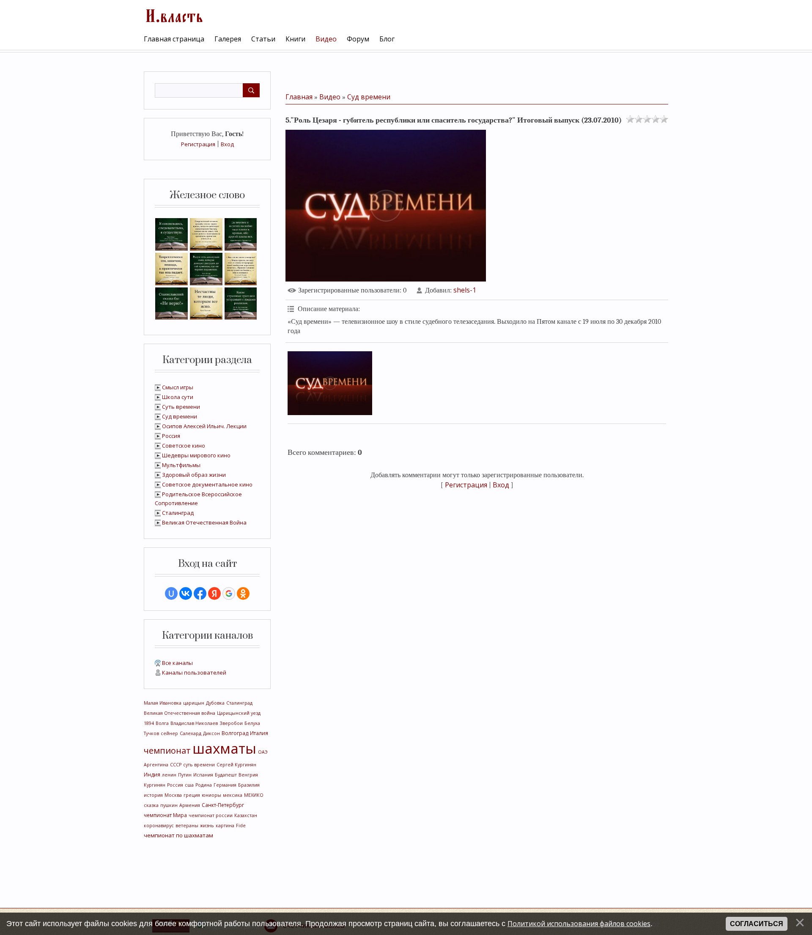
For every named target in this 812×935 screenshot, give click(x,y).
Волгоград (235, 733)
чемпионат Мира (165, 815)
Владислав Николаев (194, 723)
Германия (225, 785)
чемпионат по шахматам (178, 835)
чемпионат (167, 750)
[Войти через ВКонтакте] (185, 593)
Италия (259, 733)
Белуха (252, 723)
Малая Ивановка (162, 703)
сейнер (169, 733)
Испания (203, 775)
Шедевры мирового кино (196, 455)
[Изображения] (330, 383)
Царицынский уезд (239, 713)
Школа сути (177, 397)
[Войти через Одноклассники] (243, 593)
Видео (329, 96)
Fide (241, 825)
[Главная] (173, 15)
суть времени (199, 765)
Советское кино (183, 445)
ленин (169, 775)
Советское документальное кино (207, 484)
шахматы (224, 748)
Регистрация (198, 144)
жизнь (207, 825)
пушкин (169, 805)
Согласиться (756, 923)
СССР (175, 765)
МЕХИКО (253, 795)
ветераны (187, 825)
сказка (151, 805)
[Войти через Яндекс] (214, 593)
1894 (149, 723)
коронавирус (159, 825)
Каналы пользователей (194, 672)
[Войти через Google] (228, 593)
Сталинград (178, 513)
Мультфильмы (181, 465)
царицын (193, 703)
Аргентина (156, 765)
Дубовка (215, 703)
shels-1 (464, 290)
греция (192, 795)
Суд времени (179, 416)
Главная (299, 96)
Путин (185, 775)
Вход (227, 144)
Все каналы (177, 663)
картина (225, 825)
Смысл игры (177, 387)
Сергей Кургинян (236, 765)
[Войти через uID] (171, 593)
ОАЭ (263, 752)
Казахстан (245, 815)
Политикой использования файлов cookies (579, 923)
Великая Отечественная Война (204, 522)
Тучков (151, 733)
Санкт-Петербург (223, 805)
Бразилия (249, 785)
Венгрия (248, 775)
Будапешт (226, 775)
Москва (173, 795)
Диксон (211, 733)
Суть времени (181, 406)
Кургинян (154, 785)
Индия (152, 774)
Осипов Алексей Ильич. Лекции (204, 426)
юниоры (211, 795)
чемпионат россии (211, 815)
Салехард (190, 733)
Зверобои (231, 723)
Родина (203, 785)
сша (189, 785)
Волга (162, 723)
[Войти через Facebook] (200, 593)
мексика (232, 795)
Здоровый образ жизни (194, 474)
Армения (189, 805)
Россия (171, 436)
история (153, 795)
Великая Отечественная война (179, 713)
